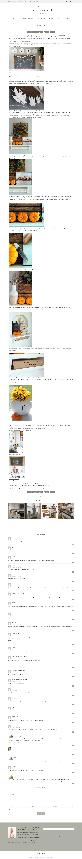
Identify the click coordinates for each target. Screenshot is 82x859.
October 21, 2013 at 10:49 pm (17, 658)
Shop (24, 483)
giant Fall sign (62, 35)
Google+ (15, 485)
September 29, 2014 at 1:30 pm (19, 777)
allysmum (14, 698)
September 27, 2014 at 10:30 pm (17, 768)
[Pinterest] (68, 2)
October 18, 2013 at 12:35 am (16, 585)
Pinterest (25, 485)
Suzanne (14, 556)
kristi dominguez (16, 688)
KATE (13, 565)
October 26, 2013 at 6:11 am (16, 690)
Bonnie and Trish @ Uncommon (19, 656)
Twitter (42, 483)
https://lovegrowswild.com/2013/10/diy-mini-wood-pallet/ (25, 740)
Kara (13, 707)
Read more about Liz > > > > (33, 843)
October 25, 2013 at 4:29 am (16, 681)
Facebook (33, 483)
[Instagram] (72, 2)
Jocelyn (14, 584)
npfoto (14, 602)
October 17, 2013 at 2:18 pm (16, 539)
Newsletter (46, 485)
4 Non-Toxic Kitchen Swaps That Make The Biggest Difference (15, 521)
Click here (12, 76)
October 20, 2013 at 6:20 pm (17, 624)
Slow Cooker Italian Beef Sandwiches (66, 529)
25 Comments (41, 496)
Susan (13, 647)
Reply (73, 544)
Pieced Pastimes (15, 633)
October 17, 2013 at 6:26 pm (16, 558)
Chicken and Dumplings (17, 529)
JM (12, 547)
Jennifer (14, 574)
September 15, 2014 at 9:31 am (17, 749)
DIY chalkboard (47, 43)
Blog (16, 483)
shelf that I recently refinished (26, 110)
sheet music (22, 83)
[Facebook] (66, 2)
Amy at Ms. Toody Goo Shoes (18, 670)
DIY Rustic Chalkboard (14, 479)
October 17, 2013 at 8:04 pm (16, 567)
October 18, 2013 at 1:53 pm (16, 604)
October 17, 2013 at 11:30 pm (16, 576)
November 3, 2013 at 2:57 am (17, 718)
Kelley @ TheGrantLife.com (18, 538)
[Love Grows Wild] (41, 10)
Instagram (35, 485)
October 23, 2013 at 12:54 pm (17, 672)
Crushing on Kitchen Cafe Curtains (32, 520)
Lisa (13, 613)
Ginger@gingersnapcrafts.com (19, 679)
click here (47, 196)
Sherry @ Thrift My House (18, 593)
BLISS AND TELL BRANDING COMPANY (47, 857)
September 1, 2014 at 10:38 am (19, 736)
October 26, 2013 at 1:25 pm (16, 699)
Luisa (13, 748)
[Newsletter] (70, 2)
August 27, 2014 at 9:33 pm (16, 727)
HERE (43, 488)
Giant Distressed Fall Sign (14, 454)
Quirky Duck (15, 716)
